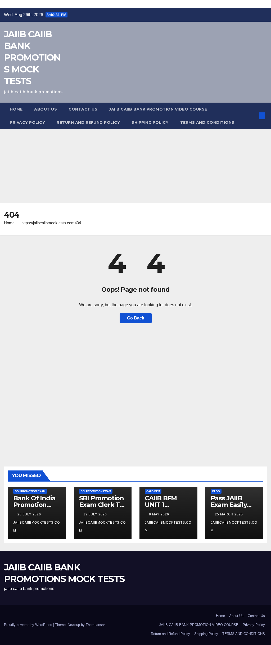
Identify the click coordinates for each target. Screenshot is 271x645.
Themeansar (95, 625)
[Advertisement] (135, 166)
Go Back (135, 318)
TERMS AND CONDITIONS (207, 122)
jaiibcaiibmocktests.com (36, 526)
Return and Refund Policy (88, 122)
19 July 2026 (95, 514)
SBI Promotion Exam (96, 491)
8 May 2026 (159, 514)
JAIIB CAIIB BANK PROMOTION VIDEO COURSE (158, 109)
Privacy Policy (27, 122)
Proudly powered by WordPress (28, 625)
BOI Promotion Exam (30, 491)
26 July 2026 (29, 514)
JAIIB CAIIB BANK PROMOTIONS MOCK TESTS (32, 57)
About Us (45, 109)
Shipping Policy (150, 122)
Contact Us (83, 109)
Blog (216, 491)
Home (16, 109)
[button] (253, 115)
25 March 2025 (229, 514)
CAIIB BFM (153, 491)
